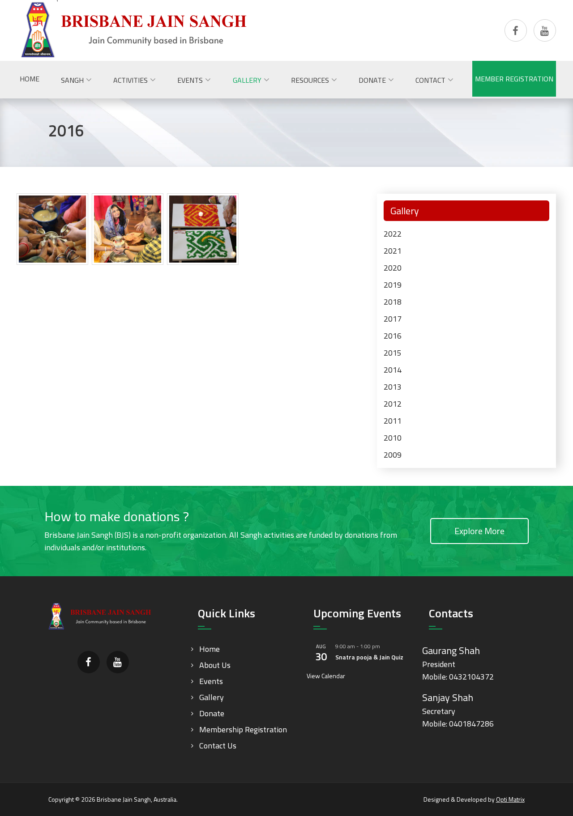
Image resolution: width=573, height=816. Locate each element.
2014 (393, 370)
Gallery (211, 697)
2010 (393, 438)
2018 (393, 302)
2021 (393, 251)
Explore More (479, 531)
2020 (393, 268)
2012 (393, 404)
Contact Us (217, 746)
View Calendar (326, 675)
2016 (393, 336)
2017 (393, 319)
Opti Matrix (510, 799)
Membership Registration (243, 729)
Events (211, 681)
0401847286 (471, 724)
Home (209, 649)
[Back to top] (548, 791)
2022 (393, 234)
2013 (393, 387)
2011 (393, 421)
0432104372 (471, 677)
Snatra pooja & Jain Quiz (369, 657)
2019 (393, 285)
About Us (215, 665)
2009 (393, 455)
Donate (211, 713)
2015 (393, 353)
